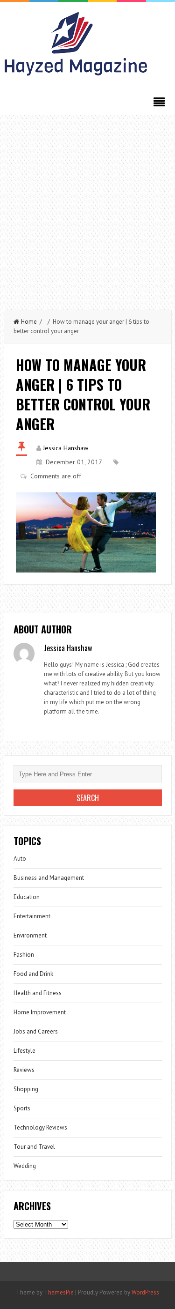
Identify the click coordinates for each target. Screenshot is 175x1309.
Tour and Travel (34, 1147)
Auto (20, 859)
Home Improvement (40, 1012)
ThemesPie (59, 1292)
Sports (22, 1108)
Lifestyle (24, 1051)
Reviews (24, 1070)
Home (29, 322)
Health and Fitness (38, 993)
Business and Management (49, 878)
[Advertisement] (87, 208)
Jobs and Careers (36, 1031)
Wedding (25, 1166)
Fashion (24, 955)
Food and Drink (33, 974)
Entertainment (32, 916)
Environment (30, 935)
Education (27, 897)
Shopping (26, 1089)
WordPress (145, 1292)
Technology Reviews (40, 1127)
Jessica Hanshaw (65, 448)
